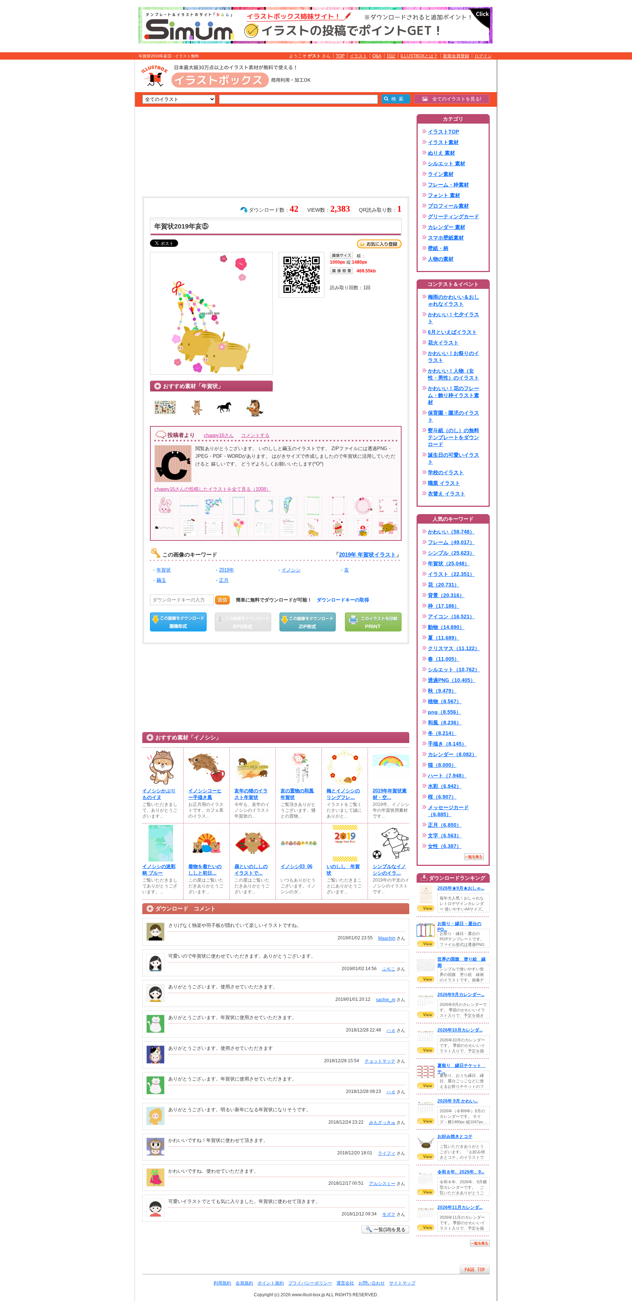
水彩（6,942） (445, 786)
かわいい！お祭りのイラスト (453, 356)
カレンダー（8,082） (452, 754)
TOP (340, 56)
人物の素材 (441, 259)
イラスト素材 (443, 142)
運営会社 (345, 1283)
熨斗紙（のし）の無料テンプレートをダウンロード (453, 437)
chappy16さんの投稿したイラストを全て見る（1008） (212, 489)
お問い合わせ (371, 1283)
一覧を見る (474, 856)
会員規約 (244, 1283)
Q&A (376, 56)
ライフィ (386, 1153)
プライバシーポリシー (310, 1283)
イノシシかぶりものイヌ (159, 794)
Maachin (386, 938)
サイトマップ (402, 1283)
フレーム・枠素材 (448, 185)
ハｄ (391, 1030)
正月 (224, 580)
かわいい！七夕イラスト (453, 318)
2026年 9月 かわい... (457, 1101)
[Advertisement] (100, 173)
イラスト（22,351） (451, 574)
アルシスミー (382, 1183)
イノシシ (291, 570)
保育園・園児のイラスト (453, 416)
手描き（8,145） (447, 744)
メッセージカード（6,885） (448, 810)
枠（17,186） (443, 606)
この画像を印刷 (373, 621)
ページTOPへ (475, 1269)
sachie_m (385, 999)
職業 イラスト (444, 483)
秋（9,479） (442, 691)
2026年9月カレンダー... (460, 994)
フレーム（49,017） (451, 542)
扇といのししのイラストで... (251, 870)
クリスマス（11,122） (454, 648)
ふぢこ (388, 969)
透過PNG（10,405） (451, 680)
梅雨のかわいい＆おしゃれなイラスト (453, 300)
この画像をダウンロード (178, 621)
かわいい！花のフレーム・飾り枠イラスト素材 (453, 395)
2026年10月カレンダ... (459, 1030)
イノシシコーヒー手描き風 (205, 794)
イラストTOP (443, 132)
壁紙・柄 (438, 248)
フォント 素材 (444, 195)
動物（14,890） (446, 627)
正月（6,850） (445, 825)
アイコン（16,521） (451, 616)
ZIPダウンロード (307, 621)
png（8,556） (444, 712)
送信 (222, 600)
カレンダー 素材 (446, 227)
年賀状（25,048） (449, 563)
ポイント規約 (270, 1283)
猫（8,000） (442, 765)
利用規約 (222, 1283)
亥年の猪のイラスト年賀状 (251, 794)
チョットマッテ (380, 1061)
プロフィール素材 (448, 206)
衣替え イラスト (446, 494)
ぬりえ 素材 (441, 153)
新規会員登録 (456, 56)
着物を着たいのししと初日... (205, 870)
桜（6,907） (442, 797)
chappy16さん (219, 435)
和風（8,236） (445, 722)
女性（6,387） (445, 846)
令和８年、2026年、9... (460, 1171)
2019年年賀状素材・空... (390, 794)
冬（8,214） (442, 733)
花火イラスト (443, 343)
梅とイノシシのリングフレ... (343, 794)
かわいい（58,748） (451, 532)
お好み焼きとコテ (455, 1136)
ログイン (483, 56)
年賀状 (164, 570)
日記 (391, 56)
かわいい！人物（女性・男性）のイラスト (453, 374)
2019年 (226, 570)
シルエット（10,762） (454, 669)
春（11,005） (443, 659)
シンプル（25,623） (451, 553)
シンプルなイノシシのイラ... (389, 870)
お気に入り (379, 244)
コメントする (255, 435)
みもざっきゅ (382, 1122)
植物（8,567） (445, 701)
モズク (388, 1214)
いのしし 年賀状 (343, 870)
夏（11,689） (443, 638)
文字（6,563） (445, 835)
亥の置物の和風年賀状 (297, 794)
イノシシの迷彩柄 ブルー (159, 870)
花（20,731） (443, 585)
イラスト (358, 56)
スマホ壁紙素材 (446, 238)
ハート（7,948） (447, 775)
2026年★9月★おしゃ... (460, 888)
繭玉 (161, 580)
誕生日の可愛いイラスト (453, 458)
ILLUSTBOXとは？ (419, 56)
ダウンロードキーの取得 (343, 600)
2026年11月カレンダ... (459, 1207)
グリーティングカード (453, 216)
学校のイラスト (446, 472)
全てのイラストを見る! (454, 99)
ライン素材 (441, 174)
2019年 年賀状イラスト (367, 554)
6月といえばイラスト (452, 332)
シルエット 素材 (446, 163)
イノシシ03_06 (296, 866)
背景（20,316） (446, 595)
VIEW (425, 908)
